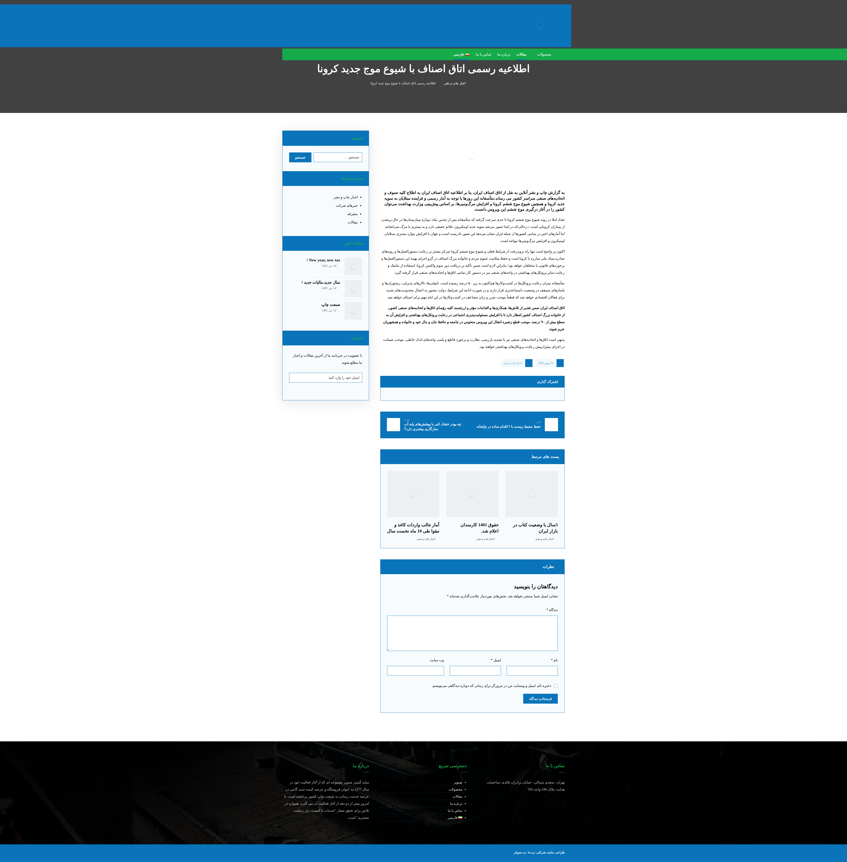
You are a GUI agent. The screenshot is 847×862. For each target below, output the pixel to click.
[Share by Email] (405, 393)
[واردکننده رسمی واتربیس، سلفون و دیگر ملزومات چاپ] (540, 25)
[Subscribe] (294, 378)
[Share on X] (539, 393)
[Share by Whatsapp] (495, 393)
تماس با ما (455, 810)
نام (554, 660)
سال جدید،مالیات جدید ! (321, 282)
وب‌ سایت (437, 660)
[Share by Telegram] (450, 393)
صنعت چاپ (330, 304)
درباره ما (456, 803)
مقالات (353, 222)
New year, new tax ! (323, 260)
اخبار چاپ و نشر (513, 363)
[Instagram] (295, 54)
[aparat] (304, 54)
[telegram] (286, 54)
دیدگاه (552, 610)
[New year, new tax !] (353, 266)
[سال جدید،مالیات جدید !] (353, 288)
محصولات (455, 789)
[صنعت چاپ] (353, 311)
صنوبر (458, 782)
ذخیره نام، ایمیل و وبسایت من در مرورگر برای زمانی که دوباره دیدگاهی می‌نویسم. (491, 686)
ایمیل (496, 660)
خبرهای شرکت (347, 205)
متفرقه (352, 214)
